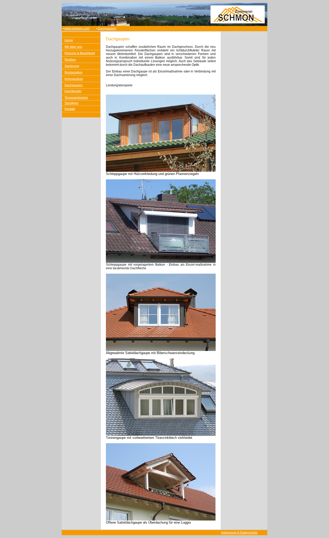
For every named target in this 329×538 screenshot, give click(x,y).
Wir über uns (73, 47)
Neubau (70, 59)
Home (69, 40)
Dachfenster (73, 91)
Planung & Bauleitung (80, 53)
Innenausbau (74, 79)
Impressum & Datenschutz (239, 532)
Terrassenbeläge (76, 97)
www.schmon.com (76, 28)
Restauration (74, 72)
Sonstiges (71, 103)
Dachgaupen (107, 28)
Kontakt (70, 109)
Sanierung (72, 66)
